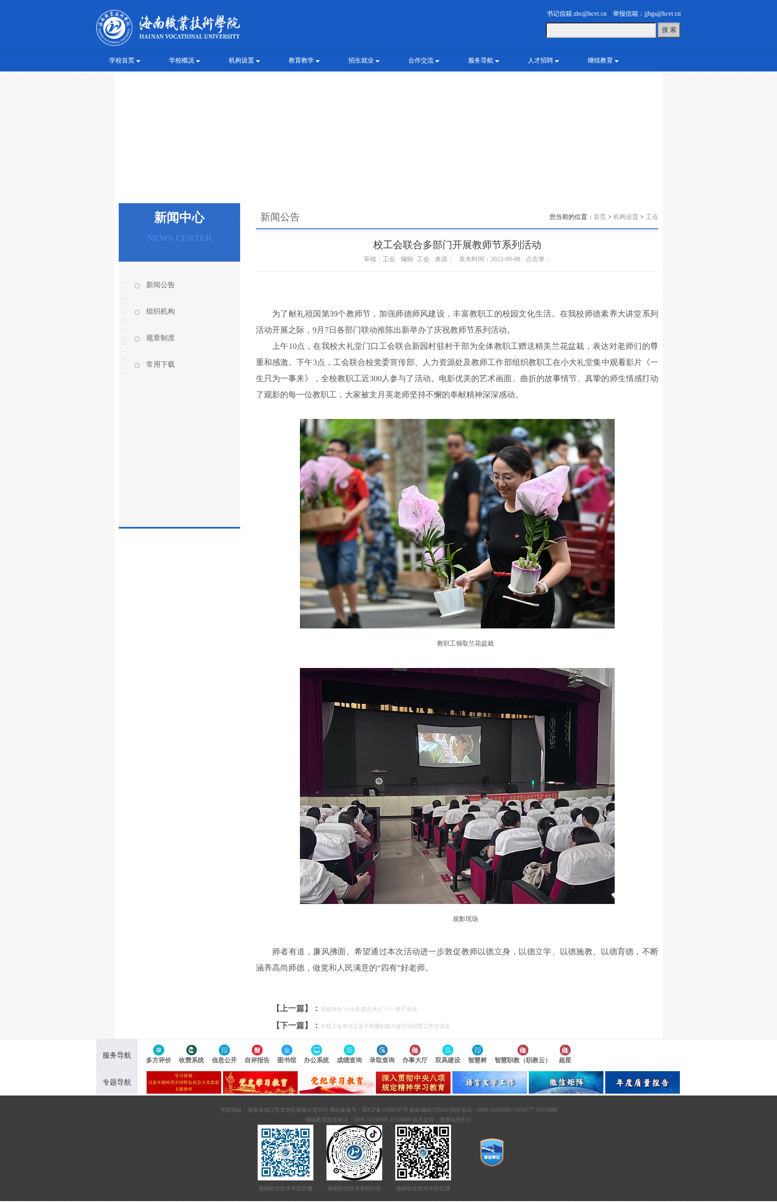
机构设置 (241, 60)
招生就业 (361, 60)
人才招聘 (540, 60)
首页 (600, 217)
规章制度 (160, 338)
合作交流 (420, 60)
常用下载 (160, 364)
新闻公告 (160, 285)
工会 (652, 217)
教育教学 (301, 60)
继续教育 (600, 60)
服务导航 (480, 60)
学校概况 (181, 60)
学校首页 (121, 60)
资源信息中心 (455, 1120)
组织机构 (160, 311)
